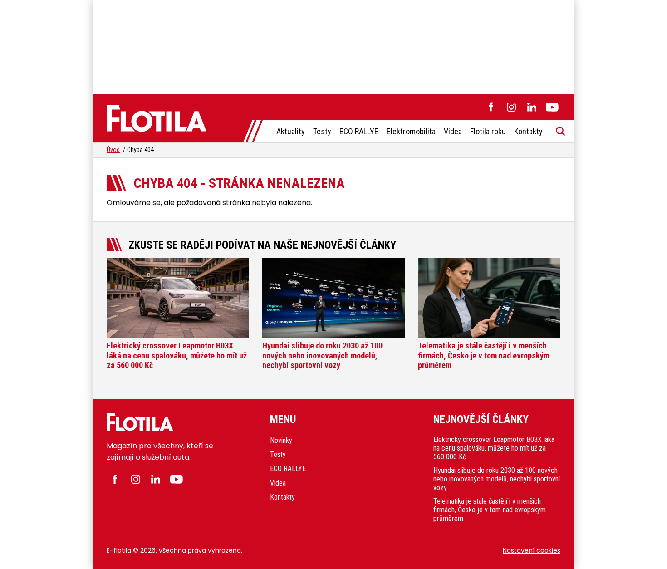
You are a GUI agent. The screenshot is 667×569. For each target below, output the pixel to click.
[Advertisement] (333, 45)
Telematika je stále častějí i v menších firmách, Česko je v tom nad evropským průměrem (489, 510)
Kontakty (528, 131)
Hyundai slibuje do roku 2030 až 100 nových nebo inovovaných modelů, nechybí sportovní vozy (496, 479)
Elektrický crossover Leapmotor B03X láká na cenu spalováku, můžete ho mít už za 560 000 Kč (493, 448)
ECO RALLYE (358, 131)
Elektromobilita (411, 131)
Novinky (281, 440)
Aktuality (290, 131)
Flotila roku (488, 131)
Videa (453, 131)
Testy (322, 131)
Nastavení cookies (531, 550)
